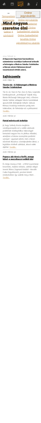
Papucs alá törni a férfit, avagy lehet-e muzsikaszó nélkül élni (18, 158)
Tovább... (6, 111)
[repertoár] (4, 4)
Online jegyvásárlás (28, 20)
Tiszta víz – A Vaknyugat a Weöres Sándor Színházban (20, 86)
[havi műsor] (12, 4)
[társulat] (29, 4)
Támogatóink (8, 16)
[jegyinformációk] (37, 4)
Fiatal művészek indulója (15, 120)
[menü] (8, 13)
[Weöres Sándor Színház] (20, 4)
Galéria (7, 32)
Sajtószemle (8, 20)
